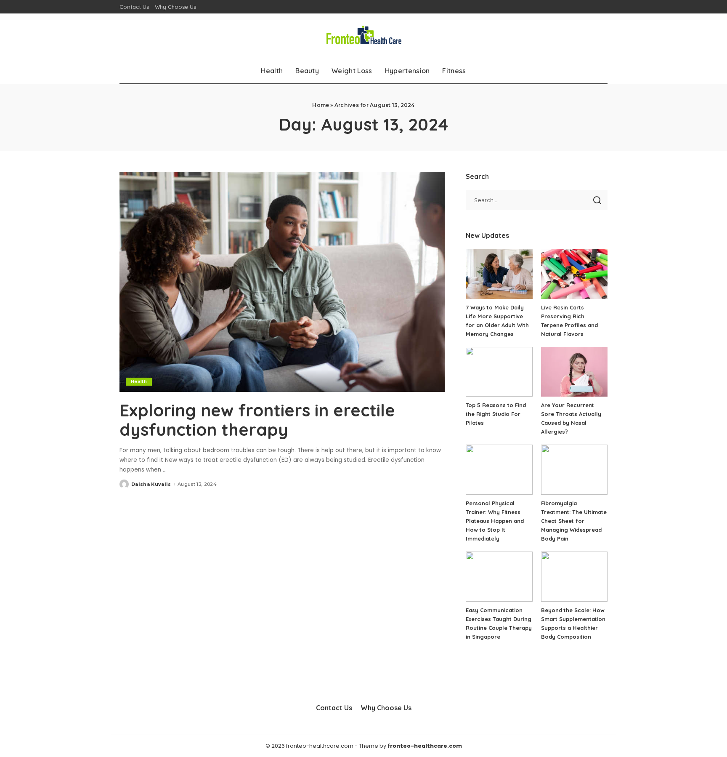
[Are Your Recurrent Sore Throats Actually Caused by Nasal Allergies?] (574, 372)
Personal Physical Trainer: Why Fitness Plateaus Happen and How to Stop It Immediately (495, 521)
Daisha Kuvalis (151, 484)
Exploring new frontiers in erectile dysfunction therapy (257, 420)
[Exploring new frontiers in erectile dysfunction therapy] (282, 282)
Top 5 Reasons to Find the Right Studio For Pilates (496, 414)
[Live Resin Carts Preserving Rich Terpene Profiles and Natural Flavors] (574, 274)
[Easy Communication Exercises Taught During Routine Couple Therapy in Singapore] (499, 577)
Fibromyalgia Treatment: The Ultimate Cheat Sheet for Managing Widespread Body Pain (574, 521)
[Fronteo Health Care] (363, 36)
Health (139, 381)
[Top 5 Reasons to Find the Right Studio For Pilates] (499, 372)
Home (320, 105)
